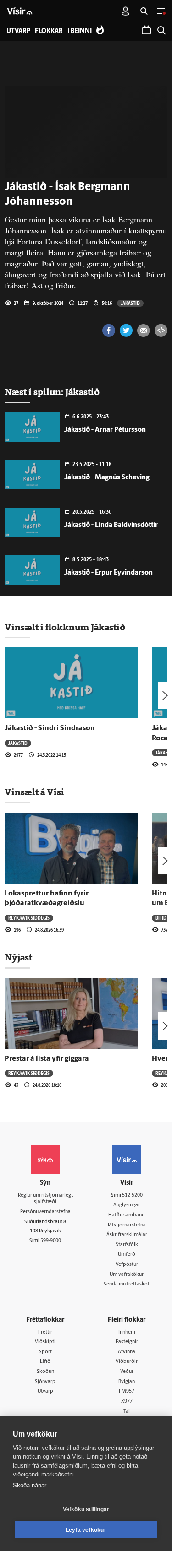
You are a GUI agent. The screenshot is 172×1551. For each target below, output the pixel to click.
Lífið (45, 1361)
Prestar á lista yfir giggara (47, 1059)
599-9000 (50, 1240)
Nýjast (18, 957)
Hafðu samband (126, 1215)
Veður (126, 1371)
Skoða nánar (29, 1485)
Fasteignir (127, 1342)
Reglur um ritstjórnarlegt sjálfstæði (45, 1199)
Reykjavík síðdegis (29, 918)
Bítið (160, 918)
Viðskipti (45, 1342)
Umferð (126, 1254)
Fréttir (45, 1332)
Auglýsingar (126, 1205)
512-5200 (132, 1195)
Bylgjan (126, 1381)
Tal (126, 1411)
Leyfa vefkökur (86, 1530)
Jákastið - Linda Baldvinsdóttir (111, 525)
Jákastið (130, 303)
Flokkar (49, 31)
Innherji (126, 1332)
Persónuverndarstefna (45, 1212)
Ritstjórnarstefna (127, 1225)
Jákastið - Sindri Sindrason (50, 728)
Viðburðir (127, 1361)
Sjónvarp (45, 1381)
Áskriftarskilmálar (126, 1234)
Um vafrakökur (127, 1274)
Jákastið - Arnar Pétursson (105, 430)
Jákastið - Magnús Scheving (107, 477)
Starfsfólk (127, 1244)
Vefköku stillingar (86, 1509)
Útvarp (45, 1391)
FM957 (126, 1391)
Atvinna (126, 1352)
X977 (127, 1401)
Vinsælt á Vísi (34, 792)
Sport (45, 1352)
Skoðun (45, 1371)
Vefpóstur (127, 1264)
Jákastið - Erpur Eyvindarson (108, 572)
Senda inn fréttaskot (127, 1284)
